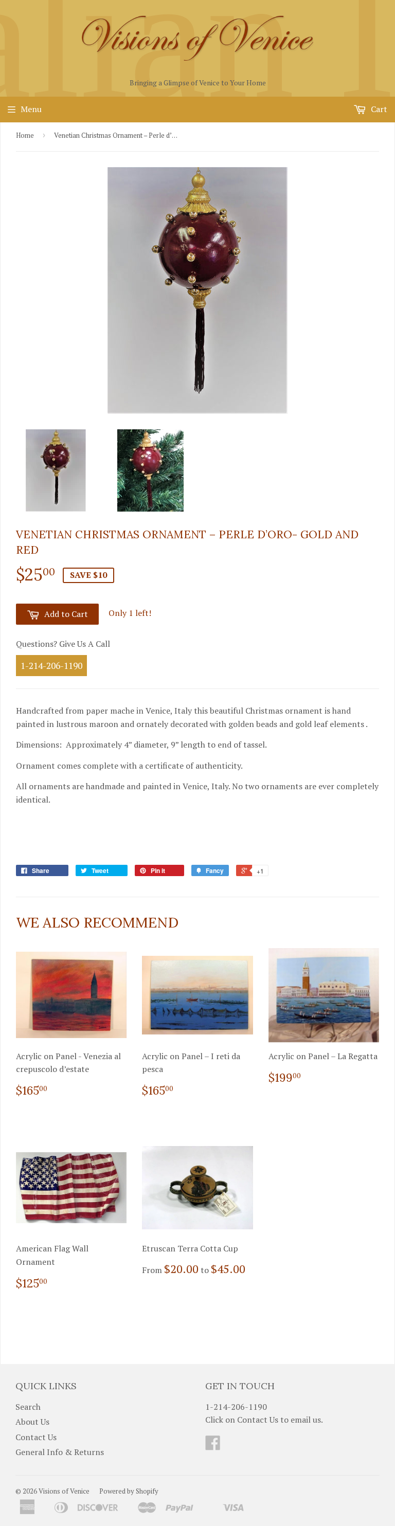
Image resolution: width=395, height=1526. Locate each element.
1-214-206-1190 (51, 665)
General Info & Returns (59, 1452)
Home (25, 135)
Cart (378, 109)
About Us (32, 1421)
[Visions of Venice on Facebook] (213, 1445)
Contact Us (36, 1437)
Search (28, 1406)
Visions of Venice (64, 1491)
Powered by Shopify (128, 1491)
